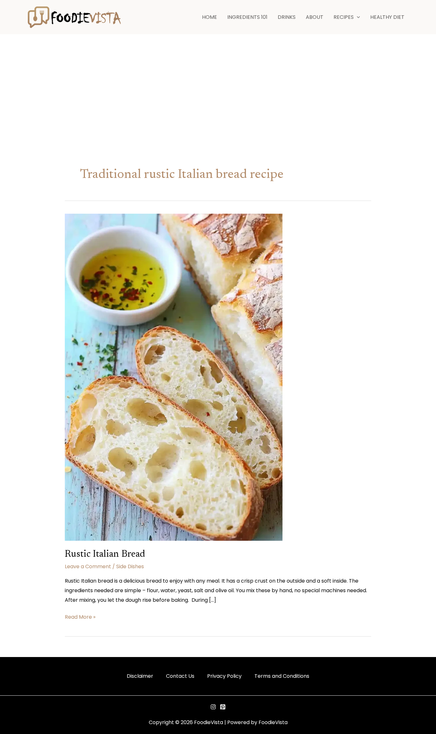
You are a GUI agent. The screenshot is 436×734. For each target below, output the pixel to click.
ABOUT (314, 17)
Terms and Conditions (281, 676)
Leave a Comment (88, 566)
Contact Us (180, 676)
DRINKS (287, 17)
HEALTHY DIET (387, 17)
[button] (357, 17)
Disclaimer (140, 676)
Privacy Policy (224, 676)
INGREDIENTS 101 (247, 17)
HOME (209, 17)
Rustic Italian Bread (105, 554)
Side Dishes (130, 566)
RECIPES (344, 17)
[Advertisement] (218, 82)
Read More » (80, 616)
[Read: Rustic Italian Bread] (173, 376)
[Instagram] (213, 707)
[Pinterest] (223, 707)
